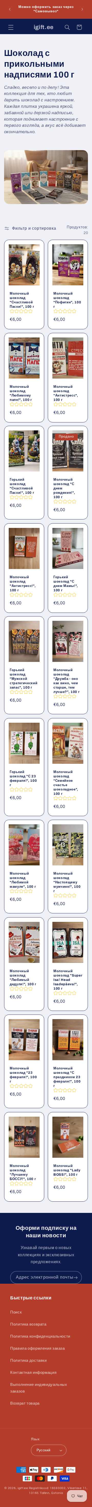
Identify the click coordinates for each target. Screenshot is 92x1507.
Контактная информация (33, 1373)
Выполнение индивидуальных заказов (38, 1388)
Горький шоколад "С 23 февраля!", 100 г (23, 778)
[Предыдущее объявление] (9, 9)
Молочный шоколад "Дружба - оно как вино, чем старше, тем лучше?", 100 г (66, 681)
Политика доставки (28, 1361)
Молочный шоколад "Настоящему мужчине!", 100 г (66, 882)
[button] (11, 27)
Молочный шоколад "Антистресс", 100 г (65, 393)
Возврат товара (25, 1403)
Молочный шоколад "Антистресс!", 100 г (23, 583)
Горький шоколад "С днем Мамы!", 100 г (65, 583)
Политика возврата (28, 1324)
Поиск (16, 1312)
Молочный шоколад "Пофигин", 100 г (67, 300)
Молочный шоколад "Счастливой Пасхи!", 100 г (22, 300)
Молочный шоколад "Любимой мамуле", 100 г (23, 880)
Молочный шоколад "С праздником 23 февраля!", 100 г (66, 1077)
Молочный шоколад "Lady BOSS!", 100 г (66, 1170)
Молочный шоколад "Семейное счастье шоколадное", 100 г (65, 783)
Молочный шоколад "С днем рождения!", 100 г (64, 488)
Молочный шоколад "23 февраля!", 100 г (23, 1075)
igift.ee (23, 1488)
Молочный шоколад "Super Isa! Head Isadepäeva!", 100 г (67, 979)
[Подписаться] (76, 1277)
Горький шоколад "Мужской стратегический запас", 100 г (23, 679)
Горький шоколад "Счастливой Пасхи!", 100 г (22, 486)
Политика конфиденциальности (40, 1336)
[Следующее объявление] (82, 9)
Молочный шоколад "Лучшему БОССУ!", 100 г (23, 1172)
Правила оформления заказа (37, 1348)
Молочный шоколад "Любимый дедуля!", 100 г (23, 977)
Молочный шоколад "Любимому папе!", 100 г (21, 393)
